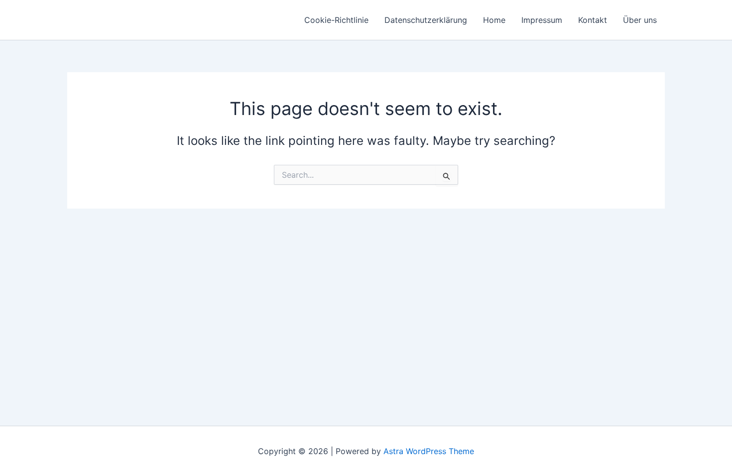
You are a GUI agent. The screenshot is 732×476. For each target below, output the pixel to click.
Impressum (541, 20)
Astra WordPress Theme (428, 451)
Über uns (640, 20)
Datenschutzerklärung (425, 20)
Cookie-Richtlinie (336, 20)
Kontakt (592, 20)
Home (494, 20)
